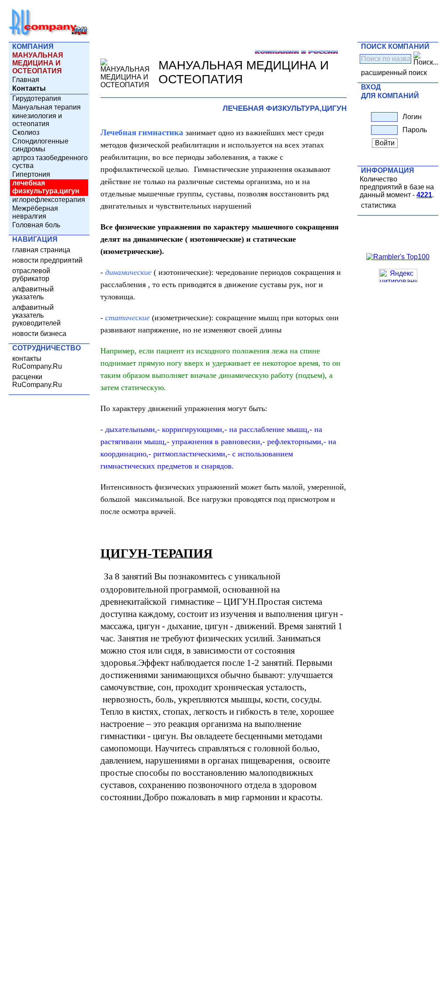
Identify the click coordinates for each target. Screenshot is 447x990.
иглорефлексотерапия (48, 199)
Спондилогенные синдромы (40, 145)
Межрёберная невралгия (35, 212)
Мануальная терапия (46, 107)
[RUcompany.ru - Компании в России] (49, 34)
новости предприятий (47, 260)
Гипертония (31, 174)
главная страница (41, 249)
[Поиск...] (425, 58)
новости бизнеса (39, 333)
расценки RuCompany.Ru (37, 380)
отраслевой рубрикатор (31, 274)
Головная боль (36, 225)
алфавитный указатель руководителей (36, 315)
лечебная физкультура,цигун (45, 187)
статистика (378, 205)
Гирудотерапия (36, 98)
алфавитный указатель (33, 293)
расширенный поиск (394, 72)
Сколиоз (25, 132)
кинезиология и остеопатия (37, 119)
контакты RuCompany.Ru (37, 362)
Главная (25, 79)
